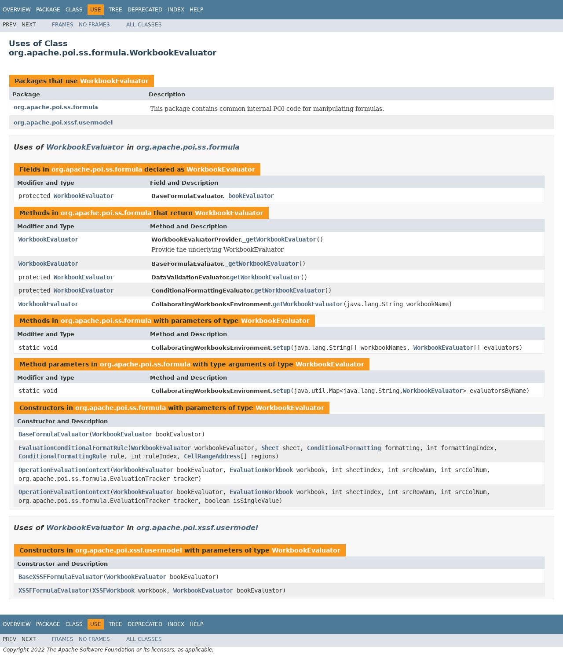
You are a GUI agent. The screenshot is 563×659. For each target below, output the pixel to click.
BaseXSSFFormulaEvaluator (60, 576)
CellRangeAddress (212, 456)
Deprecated (145, 10)
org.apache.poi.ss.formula (56, 107)
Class (74, 10)
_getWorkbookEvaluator (279, 239)
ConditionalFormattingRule (62, 456)
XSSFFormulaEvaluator (53, 590)
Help (196, 10)
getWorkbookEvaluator (265, 277)
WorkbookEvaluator (114, 80)
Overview (17, 10)
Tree (115, 10)
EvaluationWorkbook (261, 469)
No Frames (94, 25)
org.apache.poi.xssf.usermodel (63, 122)
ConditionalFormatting (344, 447)
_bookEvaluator (249, 195)
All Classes (144, 25)
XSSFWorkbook (113, 590)
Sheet (270, 447)
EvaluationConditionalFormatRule (73, 447)
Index (176, 10)
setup (281, 347)
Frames (62, 25)
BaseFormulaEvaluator (53, 434)
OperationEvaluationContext (64, 469)
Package (48, 10)
